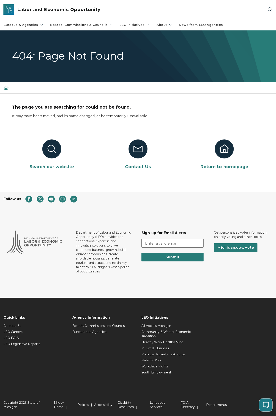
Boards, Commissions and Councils (98, 326)
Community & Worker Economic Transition (166, 334)
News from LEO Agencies (201, 25)
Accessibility (103, 405)
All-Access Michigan (156, 326)
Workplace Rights (154, 366)
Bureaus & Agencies (20, 25)
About (162, 25)
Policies (83, 405)
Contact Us (11, 326)
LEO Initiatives (132, 25)
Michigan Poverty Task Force (163, 354)
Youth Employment (156, 372)
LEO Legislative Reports (21, 344)
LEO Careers (12, 332)
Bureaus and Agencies (89, 332)
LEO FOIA (11, 338)
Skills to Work (151, 360)
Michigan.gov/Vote (235, 247)
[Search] (270, 9)
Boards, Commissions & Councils (79, 25)
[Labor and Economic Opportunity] (6, 88)
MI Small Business (155, 348)
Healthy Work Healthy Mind (162, 342)
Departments (216, 405)
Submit (173, 257)
